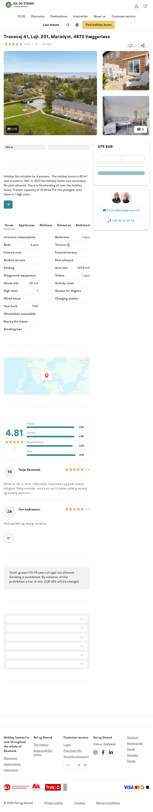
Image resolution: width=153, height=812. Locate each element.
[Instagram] (95, 752)
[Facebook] (103, 752)
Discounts (37, 16)
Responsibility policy (43, 753)
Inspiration (80, 16)
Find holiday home (99, 25)
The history (41, 745)
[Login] (136, 6)
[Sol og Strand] (20, 5)
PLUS (21, 16)
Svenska (132, 755)
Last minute (51, 25)
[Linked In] (111, 752)
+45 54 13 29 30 (123, 221)
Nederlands (135, 744)
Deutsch (132, 738)
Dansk (131, 761)
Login (67, 745)
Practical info (72, 751)
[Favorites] (145, 6)
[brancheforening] (16, 790)
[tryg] (54, 790)
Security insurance (76, 757)
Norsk (131, 749)
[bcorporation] (66, 790)
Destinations (58, 16)
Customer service (123, 16)
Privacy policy (53, 803)
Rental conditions (108, 803)
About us (100, 16)
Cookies (79, 803)
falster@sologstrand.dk (123, 210)
